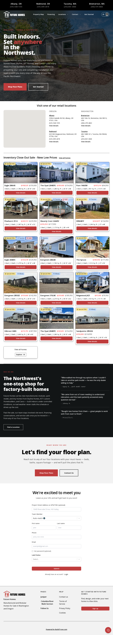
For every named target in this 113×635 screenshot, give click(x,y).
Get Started (89, 14)
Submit (56, 568)
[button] (23, 118)
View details (53, 126)
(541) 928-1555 (16, 7)
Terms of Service (63, 602)
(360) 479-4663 (97, 7)
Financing (51, 14)
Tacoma (84, 131)
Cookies (62, 613)
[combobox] (56, 509)
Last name (61, 523)
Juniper (44, 597)
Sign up (95, 608)
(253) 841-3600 (70, 7)
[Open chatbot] (108, 630)
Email (34, 542)
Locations (62, 14)
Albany (51, 115)
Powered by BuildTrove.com (56, 629)
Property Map (38, 14)
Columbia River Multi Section (47, 602)
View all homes (64, 158)
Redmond (52, 131)
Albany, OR (16, 4)
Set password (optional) (42, 551)
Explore (19, 354)
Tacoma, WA (70, 4)
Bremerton (85, 115)
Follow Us (45, 608)
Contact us (63, 597)
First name (36, 523)
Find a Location (13, 427)
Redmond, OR (43, 4)
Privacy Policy (64, 608)
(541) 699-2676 (43, 7)
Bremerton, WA (97, 4)
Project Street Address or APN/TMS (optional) (48, 505)
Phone (34, 533)
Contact (75, 14)
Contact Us (69, 473)
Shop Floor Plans (15, 87)
